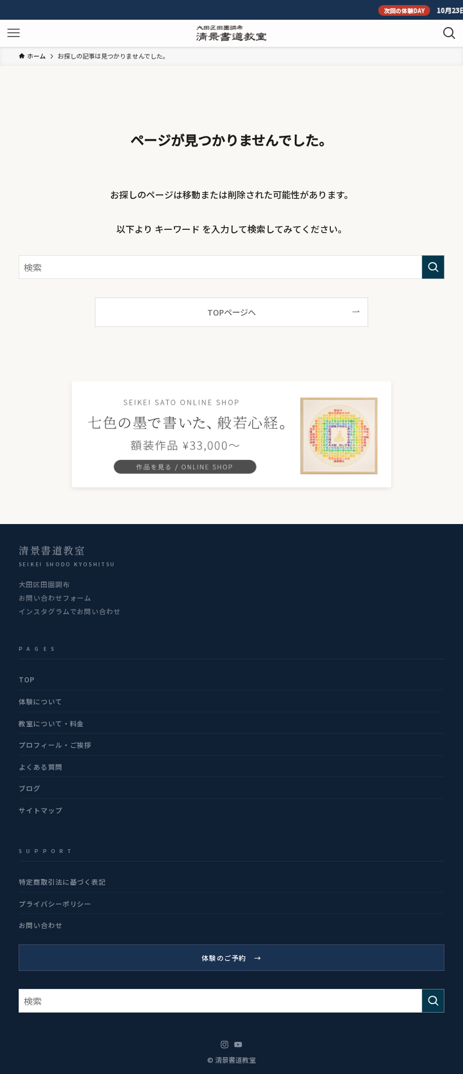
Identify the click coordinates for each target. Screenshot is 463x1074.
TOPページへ (231, 312)
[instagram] (225, 1045)
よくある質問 (41, 766)
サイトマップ (41, 810)
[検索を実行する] (433, 267)
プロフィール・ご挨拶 (55, 744)
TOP (27, 679)
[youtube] (238, 1045)
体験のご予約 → (231, 957)
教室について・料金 (52, 723)
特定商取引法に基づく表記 (63, 881)
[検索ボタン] (449, 33)
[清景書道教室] (231, 33)
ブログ (30, 788)
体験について (41, 701)
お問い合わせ (41, 925)
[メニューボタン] (13, 33)
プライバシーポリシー (55, 903)
